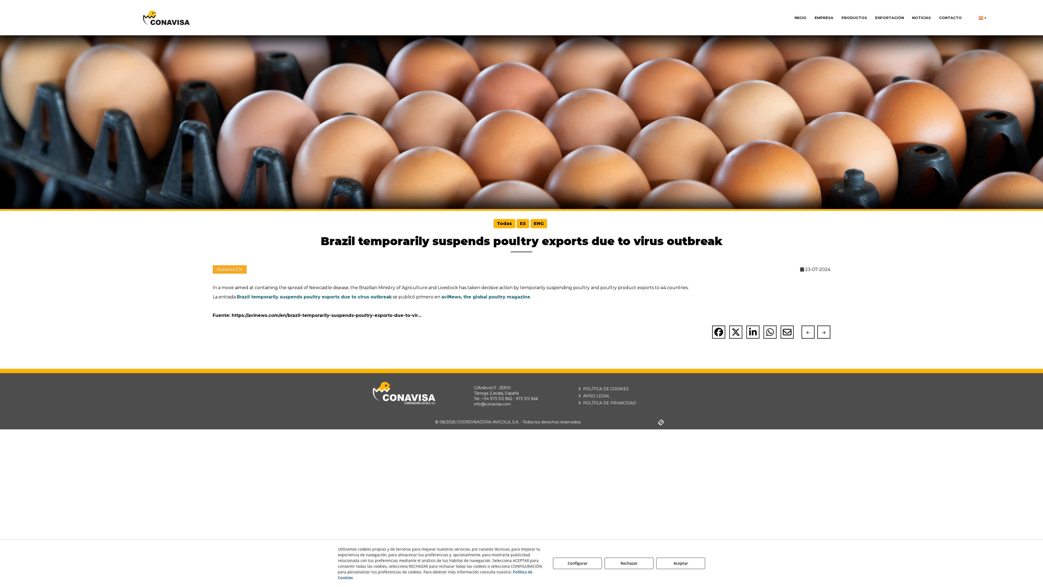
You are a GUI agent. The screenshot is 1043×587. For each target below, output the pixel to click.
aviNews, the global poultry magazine (485, 296)
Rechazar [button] (629, 563)
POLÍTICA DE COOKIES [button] (605, 388)
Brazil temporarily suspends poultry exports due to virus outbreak (314, 296)
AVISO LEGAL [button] (596, 396)
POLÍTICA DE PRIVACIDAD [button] (609, 403)
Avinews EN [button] (229, 269)
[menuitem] (800, 17)
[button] (166, 18)
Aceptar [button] (681, 563)
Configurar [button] (578, 563)
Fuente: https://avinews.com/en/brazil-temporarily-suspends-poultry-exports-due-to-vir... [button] (317, 315)
